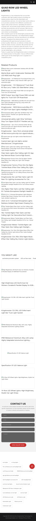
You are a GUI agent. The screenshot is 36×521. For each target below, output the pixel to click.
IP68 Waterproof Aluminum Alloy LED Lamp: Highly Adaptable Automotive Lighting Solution (17, 339)
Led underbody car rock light (10, 492)
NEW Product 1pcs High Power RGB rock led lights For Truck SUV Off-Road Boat (17, 96)
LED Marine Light (21, 497)
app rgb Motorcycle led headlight (11, 475)
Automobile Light (7, 501)
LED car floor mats (26, 258)
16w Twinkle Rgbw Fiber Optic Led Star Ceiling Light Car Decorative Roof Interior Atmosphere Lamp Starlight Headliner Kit (16, 214)
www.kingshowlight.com (11, 518)
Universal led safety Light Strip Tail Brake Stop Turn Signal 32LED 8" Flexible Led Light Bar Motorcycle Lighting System (17, 120)
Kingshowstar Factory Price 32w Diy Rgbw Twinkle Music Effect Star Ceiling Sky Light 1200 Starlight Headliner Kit (17, 166)
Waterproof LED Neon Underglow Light (12, 488)
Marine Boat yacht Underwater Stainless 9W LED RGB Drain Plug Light (17, 74)
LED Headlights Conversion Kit (10, 479)
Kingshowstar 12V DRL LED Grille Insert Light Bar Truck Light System (16, 312)
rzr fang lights (14, 462)
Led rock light (23, 492)
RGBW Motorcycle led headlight (25, 471)
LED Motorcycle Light (8, 497)
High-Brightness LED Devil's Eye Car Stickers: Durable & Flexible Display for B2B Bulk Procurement (17, 284)
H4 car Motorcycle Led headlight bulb (12, 466)
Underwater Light (7, 505)
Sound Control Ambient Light (23, 484)
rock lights (5, 462)
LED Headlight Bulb (26, 479)
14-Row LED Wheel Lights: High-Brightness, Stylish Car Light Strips (17, 392)
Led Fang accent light (8, 471)
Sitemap (20, 518)
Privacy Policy (27, 518)
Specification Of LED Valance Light (14, 365)
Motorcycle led (18, 501)
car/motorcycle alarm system (10, 258)
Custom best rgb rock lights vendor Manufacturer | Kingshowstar (14, 142)
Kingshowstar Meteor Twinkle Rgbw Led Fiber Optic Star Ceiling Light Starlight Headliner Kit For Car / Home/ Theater (16, 226)
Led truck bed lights (7, 484)
